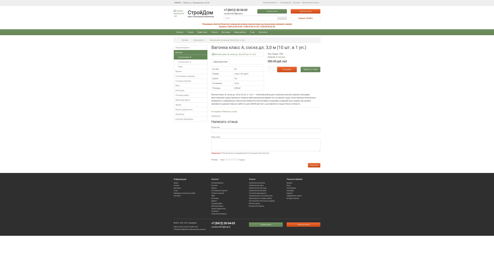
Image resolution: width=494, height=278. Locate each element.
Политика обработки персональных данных (190, 229)
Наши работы (240, 32)
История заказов (293, 198)
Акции (176, 183)
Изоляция (179, 90)
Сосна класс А (198, 40)
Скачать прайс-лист (191, 227)
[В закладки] (318, 53)
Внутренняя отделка (256, 206)
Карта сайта (178, 227)
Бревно (214, 201)
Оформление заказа (294, 196)
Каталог (180, 32)
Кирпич (178, 71)
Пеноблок (179, 114)
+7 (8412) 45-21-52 (251, 27)
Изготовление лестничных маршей (262, 201)
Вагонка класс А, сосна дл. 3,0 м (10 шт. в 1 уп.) (227, 40)
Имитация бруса (182, 100)
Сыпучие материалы (184, 119)
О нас (252, 32)
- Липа (179, 67)
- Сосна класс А (183, 57)
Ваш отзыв (216, 137)
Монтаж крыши (254, 203)
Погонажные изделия (185, 76)
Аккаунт (289, 183)
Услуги (190, 32)
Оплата (214, 32)
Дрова (178, 105)
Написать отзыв (229, 111)
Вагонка (185, 40)
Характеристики (220, 62)
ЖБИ (177, 86)
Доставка (226, 32)
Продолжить (314, 165)
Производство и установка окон (261, 196)
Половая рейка (182, 95)
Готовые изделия (183, 81)
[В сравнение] (319, 53)
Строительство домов (257, 183)
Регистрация (291, 188)
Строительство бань (256, 185)
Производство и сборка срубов (260, 198)
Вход (288, 185)
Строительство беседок (257, 188)
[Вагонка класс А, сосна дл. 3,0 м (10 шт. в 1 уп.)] (237, 54)
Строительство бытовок (257, 191)
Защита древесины (184, 109)
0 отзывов (216, 111)
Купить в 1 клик (310, 69)
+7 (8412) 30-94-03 (234, 27)
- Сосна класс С (183, 62)
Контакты (263, 32)
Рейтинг (215, 160)
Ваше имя (216, 127)
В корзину (287, 69)
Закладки (290, 191)
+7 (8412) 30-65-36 (267, 27)
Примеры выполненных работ (185, 193)
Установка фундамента (257, 193)
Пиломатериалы (182, 47)
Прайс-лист (202, 32)
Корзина (290, 193)
